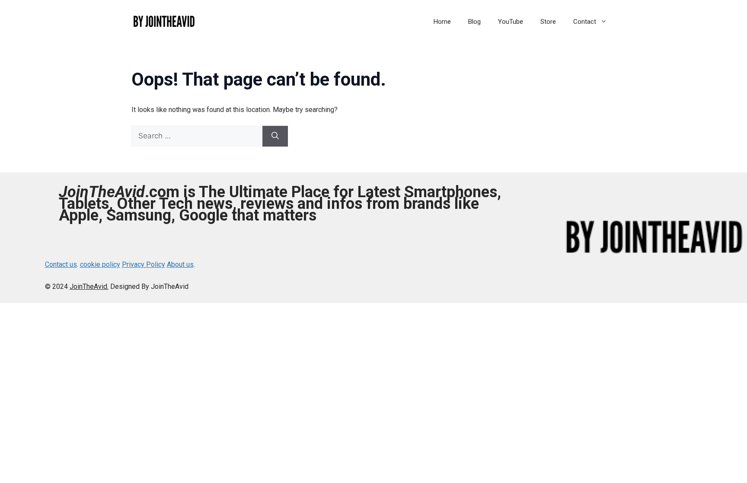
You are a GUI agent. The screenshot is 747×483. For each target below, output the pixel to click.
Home (442, 22)
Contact (584, 22)
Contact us (61, 264)
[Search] (275, 136)
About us (180, 264)
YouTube (510, 22)
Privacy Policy (143, 264)
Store (548, 22)
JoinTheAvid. (89, 286)
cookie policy (100, 264)
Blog (474, 22)
